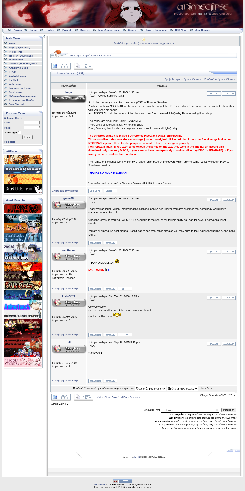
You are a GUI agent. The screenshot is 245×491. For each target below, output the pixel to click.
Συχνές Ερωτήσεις (157, 30)
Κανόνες (85, 30)
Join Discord (202, 30)
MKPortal (99, 484)
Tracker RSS (16, 59)
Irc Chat (13, 80)
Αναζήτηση (15, 92)
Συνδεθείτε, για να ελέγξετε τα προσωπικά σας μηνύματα (144, 43)
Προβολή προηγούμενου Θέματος (183, 79)
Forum (33, 30)
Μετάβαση (206, 388)
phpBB (136, 457)
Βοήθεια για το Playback (23, 63)
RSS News (181, 30)
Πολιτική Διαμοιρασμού (22, 96)
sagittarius (68, 250)
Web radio (15, 83)
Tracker (49, 30)
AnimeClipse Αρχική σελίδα (83, 55)
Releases (106, 55)
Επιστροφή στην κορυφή (65, 190)
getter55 (68, 198)
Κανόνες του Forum (20, 88)
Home (12, 43)
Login (27, 137)
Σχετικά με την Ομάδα (21, 100)
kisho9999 (68, 296)
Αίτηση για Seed (18, 67)
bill (69, 342)
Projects (67, 30)
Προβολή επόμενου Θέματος (219, 79)
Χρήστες (133, 30)
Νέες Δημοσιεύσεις (109, 30)
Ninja (68, 92)
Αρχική (18, 30)
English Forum (17, 76)
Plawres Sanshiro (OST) (70, 73)
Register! (9, 141)
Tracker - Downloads (21, 55)
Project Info (15, 51)
